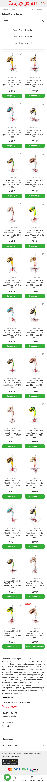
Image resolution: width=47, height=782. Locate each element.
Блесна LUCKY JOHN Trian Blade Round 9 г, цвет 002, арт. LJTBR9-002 (35, 484)
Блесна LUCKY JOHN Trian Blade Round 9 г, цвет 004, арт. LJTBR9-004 (35, 534)
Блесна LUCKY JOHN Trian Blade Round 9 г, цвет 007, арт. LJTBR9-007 (35, 584)
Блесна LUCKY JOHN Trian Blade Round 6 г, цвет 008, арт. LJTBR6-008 (35, 434)
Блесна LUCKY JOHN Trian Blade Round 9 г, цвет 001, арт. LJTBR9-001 (12, 484)
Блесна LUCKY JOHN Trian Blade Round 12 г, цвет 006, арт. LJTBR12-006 (34, 183)
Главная (5, 10)
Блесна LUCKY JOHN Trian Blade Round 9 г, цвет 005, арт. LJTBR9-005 (12, 584)
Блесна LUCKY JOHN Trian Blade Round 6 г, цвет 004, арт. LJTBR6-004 (35, 334)
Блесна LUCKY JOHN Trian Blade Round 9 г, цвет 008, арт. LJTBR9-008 (12, 634)
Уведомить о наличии (35, 646)
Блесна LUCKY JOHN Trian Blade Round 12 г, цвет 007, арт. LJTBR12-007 (12, 233)
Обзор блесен (7, 697)
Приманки (15, 10)
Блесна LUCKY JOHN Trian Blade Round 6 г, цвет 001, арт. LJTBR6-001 (12, 283)
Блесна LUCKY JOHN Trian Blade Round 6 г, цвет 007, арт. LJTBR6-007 (12, 434)
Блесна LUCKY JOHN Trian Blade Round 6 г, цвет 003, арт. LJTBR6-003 (12, 334)
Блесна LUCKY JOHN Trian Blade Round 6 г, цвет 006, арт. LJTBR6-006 (35, 384)
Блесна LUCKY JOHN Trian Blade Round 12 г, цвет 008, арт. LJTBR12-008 (34, 233)
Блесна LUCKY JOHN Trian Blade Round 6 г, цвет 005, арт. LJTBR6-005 (12, 384)
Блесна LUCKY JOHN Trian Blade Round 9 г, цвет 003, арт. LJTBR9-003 (12, 534)
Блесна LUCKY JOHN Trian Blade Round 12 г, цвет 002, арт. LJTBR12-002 (34, 83)
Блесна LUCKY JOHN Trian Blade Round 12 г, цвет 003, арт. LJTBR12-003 (12, 133)
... (23, 10)
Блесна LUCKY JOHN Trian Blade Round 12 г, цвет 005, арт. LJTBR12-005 (12, 183)
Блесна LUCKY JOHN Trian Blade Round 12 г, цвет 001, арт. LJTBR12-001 (12, 83)
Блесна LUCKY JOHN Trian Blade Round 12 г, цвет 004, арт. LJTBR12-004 (34, 133)
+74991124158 (9, 713)
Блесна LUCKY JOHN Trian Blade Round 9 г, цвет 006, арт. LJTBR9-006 (35, 634)
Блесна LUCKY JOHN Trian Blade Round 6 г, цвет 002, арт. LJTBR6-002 (35, 283)
